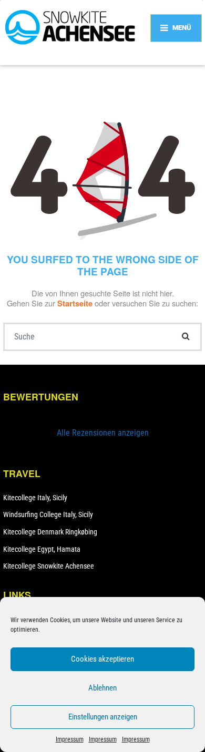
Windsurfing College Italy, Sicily (48, 514)
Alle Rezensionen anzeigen (103, 433)
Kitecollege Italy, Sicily (35, 497)
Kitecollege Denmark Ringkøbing (50, 532)
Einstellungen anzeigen (102, 717)
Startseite (76, 303)
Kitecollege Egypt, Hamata (41, 549)
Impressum (70, 739)
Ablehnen (102, 688)
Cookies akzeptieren (102, 659)
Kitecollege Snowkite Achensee (48, 566)
